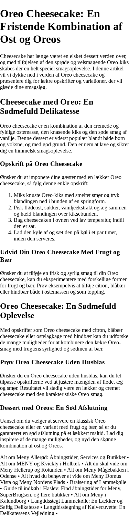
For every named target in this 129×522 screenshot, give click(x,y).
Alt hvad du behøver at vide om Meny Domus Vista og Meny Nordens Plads (60, 479)
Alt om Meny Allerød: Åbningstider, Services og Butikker (63, 457)
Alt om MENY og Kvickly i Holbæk (40, 463)
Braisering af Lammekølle (98, 482)
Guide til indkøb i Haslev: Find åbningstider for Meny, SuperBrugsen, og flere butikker (60, 491)
